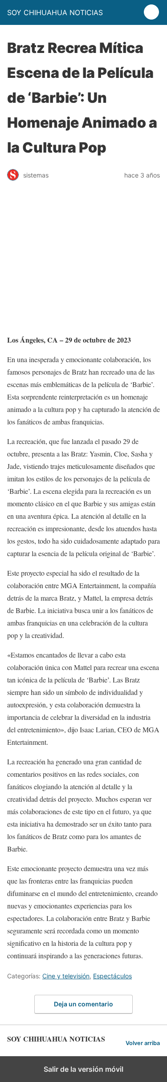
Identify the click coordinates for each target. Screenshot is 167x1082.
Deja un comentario (83, 1004)
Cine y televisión (66, 976)
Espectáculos (112, 976)
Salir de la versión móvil (83, 1069)
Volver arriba (143, 1043)
